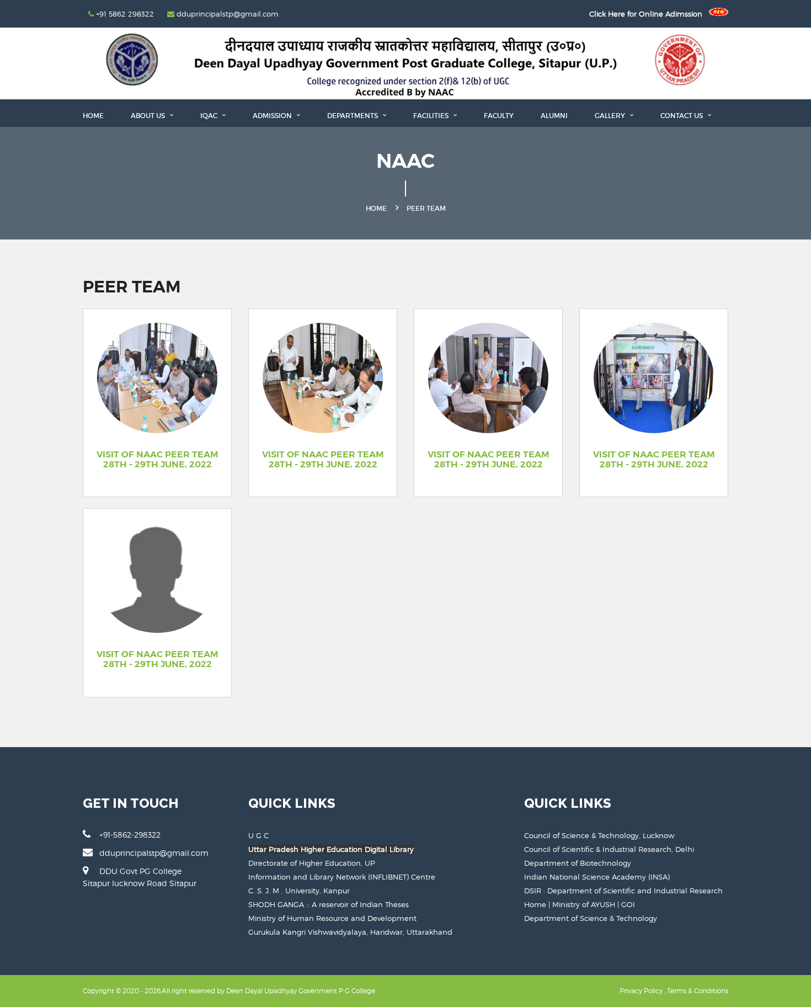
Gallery (611, 115)
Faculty (499, 115)
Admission (273, 115)
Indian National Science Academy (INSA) (597, 876)
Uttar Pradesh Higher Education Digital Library (331, 849)
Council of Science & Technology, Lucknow (599, 835)
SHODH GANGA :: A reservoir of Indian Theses (328, 904)
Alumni (554, 115)
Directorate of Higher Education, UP (311, 863)
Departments (353, 115)
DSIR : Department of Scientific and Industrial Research (623, 890)
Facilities (431, 115)
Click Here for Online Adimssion (649, 13)
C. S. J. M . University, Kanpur (299, 890)
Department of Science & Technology (590, 918)
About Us (149, 115)
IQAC (209, 115)
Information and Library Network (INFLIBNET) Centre (341, 876)
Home (93, 115)
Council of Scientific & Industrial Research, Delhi (609, 849)
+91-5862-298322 (130, 834)
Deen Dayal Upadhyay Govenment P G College (300, 991)
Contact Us (682, 115)
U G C (258, 835)
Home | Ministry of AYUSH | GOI (579, 904)
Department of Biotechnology (577, 863)
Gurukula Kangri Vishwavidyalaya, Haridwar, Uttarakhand (350, 932)
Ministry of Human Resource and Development (332, 918)
